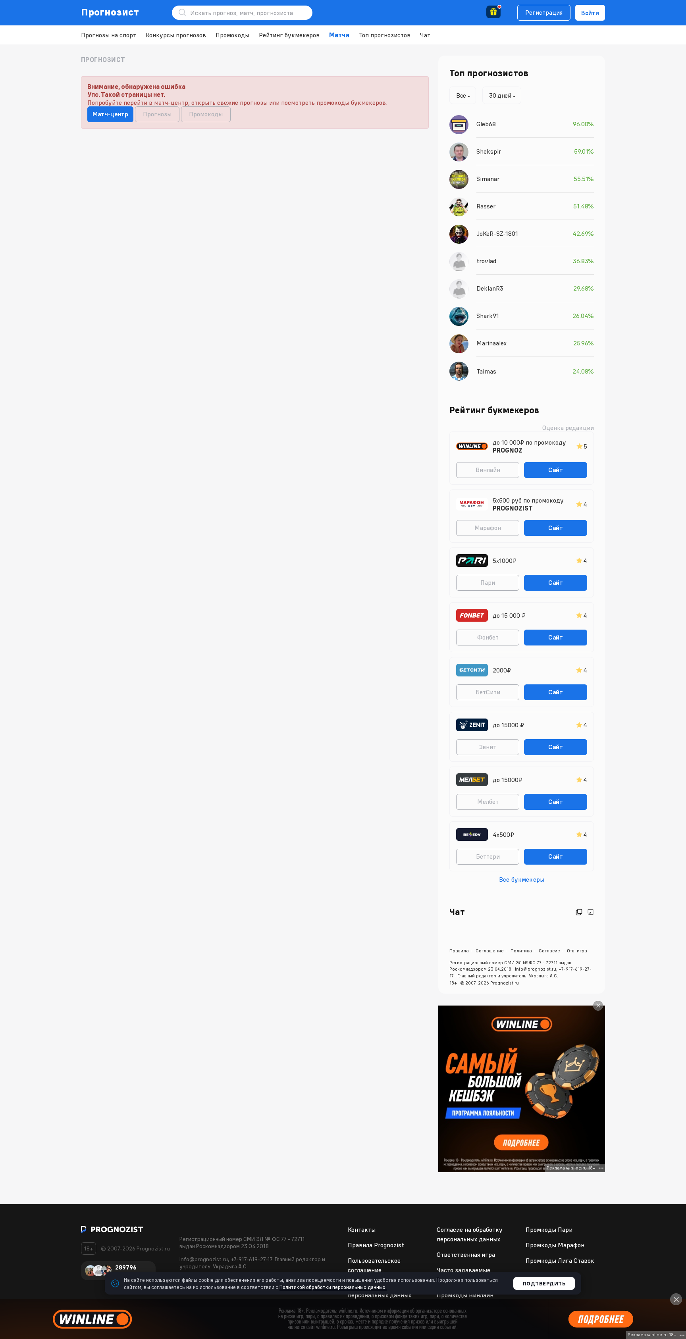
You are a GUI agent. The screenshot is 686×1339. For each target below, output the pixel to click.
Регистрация (544, 12)
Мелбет (488, 801)
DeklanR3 (489, 288)
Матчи (339, 35)
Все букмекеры (521, 879)
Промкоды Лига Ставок (560, 1260)
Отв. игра (577, 951)
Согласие (549, 951)
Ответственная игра (466, 1254)
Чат (425, 35)
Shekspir (488, 151)
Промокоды (232, 35)
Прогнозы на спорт (108, 35)
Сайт (555, 470)
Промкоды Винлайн (465, 1295)
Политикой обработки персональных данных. (333, 1287)
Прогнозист (110, 12)
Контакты (362, 1229)
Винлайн (488, 470)
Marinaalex (491, 343)
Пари (487, 582)
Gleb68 (486, 124)
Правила (459, 951)
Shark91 (487, 316)
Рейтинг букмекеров (289, 35)
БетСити (488, 692)
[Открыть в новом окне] (579, 912)
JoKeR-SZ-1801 (497, 233)
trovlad (486, 261)
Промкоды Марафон (555, 1245)
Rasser (485, 206)
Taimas (486, 371)
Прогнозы (157, 114)
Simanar (487, 179)
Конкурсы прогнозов (176, 35)
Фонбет (488, 637)
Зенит (487, 747)
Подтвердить (544, 1283)
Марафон (487, 528)
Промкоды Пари (549, 1229)
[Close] (598, 1006)
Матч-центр (110, 114)
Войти (590, 13)
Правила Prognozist (376, 1245)
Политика (521, 951)
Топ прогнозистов (384, 35)
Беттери (488, 856)
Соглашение (490, 951)
